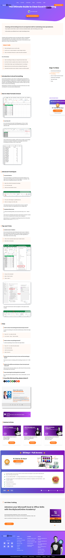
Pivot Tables (19, 541)
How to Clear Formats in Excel (57, 75)
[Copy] (11, 381)
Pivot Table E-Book (41, 550)
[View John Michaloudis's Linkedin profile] (15, 405)
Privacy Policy (31, 556)
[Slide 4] (56, 525)
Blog (17, 2)
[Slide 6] (58, 525)
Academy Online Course (31, 538)
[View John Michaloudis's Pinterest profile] (17, 405)
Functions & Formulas (21, 540)
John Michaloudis (18, 391)
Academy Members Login (31, 541)
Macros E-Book (41, 552)
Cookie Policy (38, 556)
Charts (18, 546)
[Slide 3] (54, 525)
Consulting (39, 2)
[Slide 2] (53, 525)
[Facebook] (7, 381)
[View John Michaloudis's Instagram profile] (13, 405)
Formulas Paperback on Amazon (42, 542)
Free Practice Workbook (33, 15)
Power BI (18, 545)
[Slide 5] (57, 525)
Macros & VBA (19, 543)
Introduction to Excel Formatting (55, 73)
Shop (33, 2)
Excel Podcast (19, 538)
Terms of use (24, 556)
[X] (5, 381)
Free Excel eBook (58, 5)
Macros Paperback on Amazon (42, 547)
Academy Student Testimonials (30, 546)
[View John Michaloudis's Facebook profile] (10, 405)
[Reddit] (19, 381)
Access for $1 (19, 461)
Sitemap (44, 556)
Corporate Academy (31, 540)
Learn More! (9, 523)
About (49, 556)
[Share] (15, 381)
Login (44, 2)
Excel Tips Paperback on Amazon (42, 539)
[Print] (17, 381)
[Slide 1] (52, 525)
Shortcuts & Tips (20, 550)
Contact (53, 556)
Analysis (18, 548)
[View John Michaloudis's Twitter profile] (20, 405)
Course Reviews (30, 543)
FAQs (52, 81)
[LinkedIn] (9, 381)
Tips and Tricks (54, 79)
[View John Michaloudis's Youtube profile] (22, 405)
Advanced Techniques (55, 77)
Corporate (28, 2)
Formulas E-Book (41, 549)
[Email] (13, 381)
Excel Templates (41, 554)
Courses (22, 2)
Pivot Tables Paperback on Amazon (42, 544)
